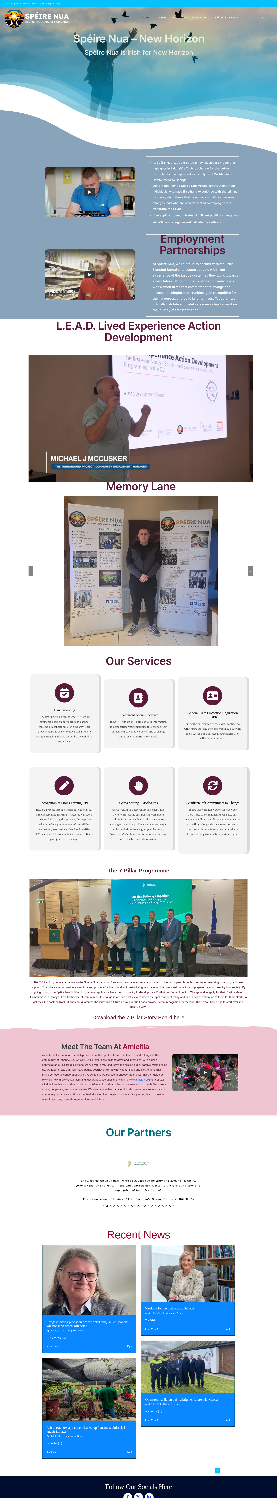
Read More (52, 1320)
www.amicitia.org (139, 1053)
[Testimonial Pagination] (104, 1180)
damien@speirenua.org (51, 3)
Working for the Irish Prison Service (188, 1244)
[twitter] (138, 1470)
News (81, 1304)
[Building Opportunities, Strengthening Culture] (90, 274)
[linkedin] (149, 1470)
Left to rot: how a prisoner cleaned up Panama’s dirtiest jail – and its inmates (89, 1360)
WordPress (183, 1479)
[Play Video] (89, 192)
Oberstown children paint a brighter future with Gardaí (188, 1338)
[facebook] (127, 1470)
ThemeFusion (137, 1479)
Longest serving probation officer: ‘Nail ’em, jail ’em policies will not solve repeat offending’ (89, 1250)
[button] (31, 558)
